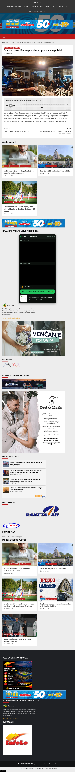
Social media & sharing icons (27, 768)
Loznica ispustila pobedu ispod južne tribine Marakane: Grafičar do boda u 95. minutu (19, 209)
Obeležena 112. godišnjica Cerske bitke (55, 171)
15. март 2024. (9, 53)
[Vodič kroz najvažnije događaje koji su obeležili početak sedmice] (19, 156)
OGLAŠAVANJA (14, 166)
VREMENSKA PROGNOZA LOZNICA (18, 6)
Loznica (42, 166)
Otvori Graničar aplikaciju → (11, 318)
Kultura (6, 47)
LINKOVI (48, 6)
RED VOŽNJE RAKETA (60, 6)
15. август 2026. (9, 643)
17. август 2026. (45, 608)
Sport (11, 201)
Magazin (6, 166)
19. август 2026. (45, 173)
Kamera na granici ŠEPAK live (37, 11)
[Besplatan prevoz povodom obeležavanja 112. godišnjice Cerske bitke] (55, 590)
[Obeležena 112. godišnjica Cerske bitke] (55, 156)
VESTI (11, 47)
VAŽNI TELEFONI (37, 6)
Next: (55, 131)
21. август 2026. (9, 175)
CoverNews (48, 764)
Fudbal (6, 201)
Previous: (16, 130)
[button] (4, 36)
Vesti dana (17, 47)
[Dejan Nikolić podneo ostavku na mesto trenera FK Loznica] (19, 625)
